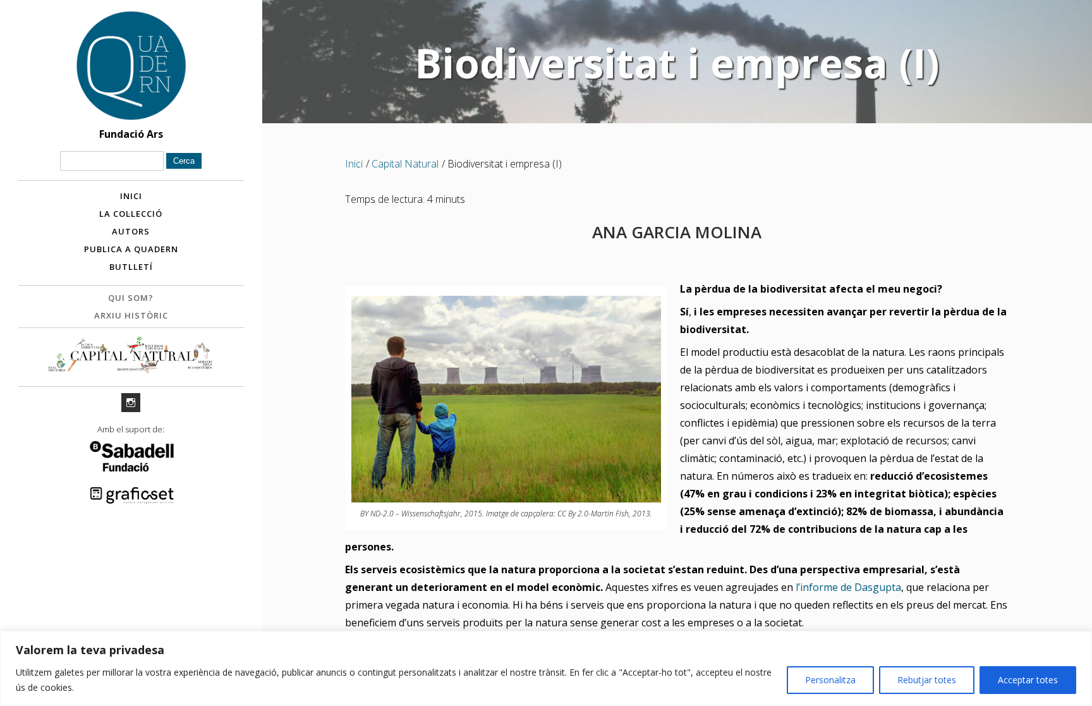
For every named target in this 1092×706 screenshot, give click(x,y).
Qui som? (131, 297)
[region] (546, 668)
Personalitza (830, 680)
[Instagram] (130, 402)
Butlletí (131, 266)
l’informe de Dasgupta (848, 587)
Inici (131, 196)
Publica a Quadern (131, 249)
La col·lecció (130, 213)
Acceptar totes (1028, 680)
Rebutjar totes (926, 680)
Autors (131, 231)
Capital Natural (405, 164)
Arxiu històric (131, 315)
